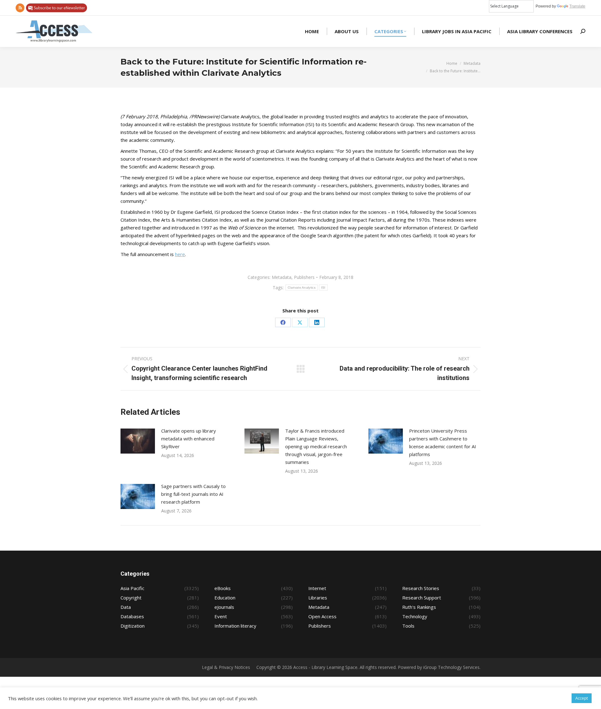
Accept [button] (581, 698)
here (180, 254)
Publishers (304, 277)
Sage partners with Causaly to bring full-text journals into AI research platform (193, 494)
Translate (577, 6)
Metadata (281, 277)
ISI (323, 287)
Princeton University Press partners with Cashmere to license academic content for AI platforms (442, 442)
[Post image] (138, 441)
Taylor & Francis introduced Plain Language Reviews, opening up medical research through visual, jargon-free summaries (316, 446)
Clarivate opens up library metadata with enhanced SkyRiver (188, 439)
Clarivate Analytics (302, 287)
